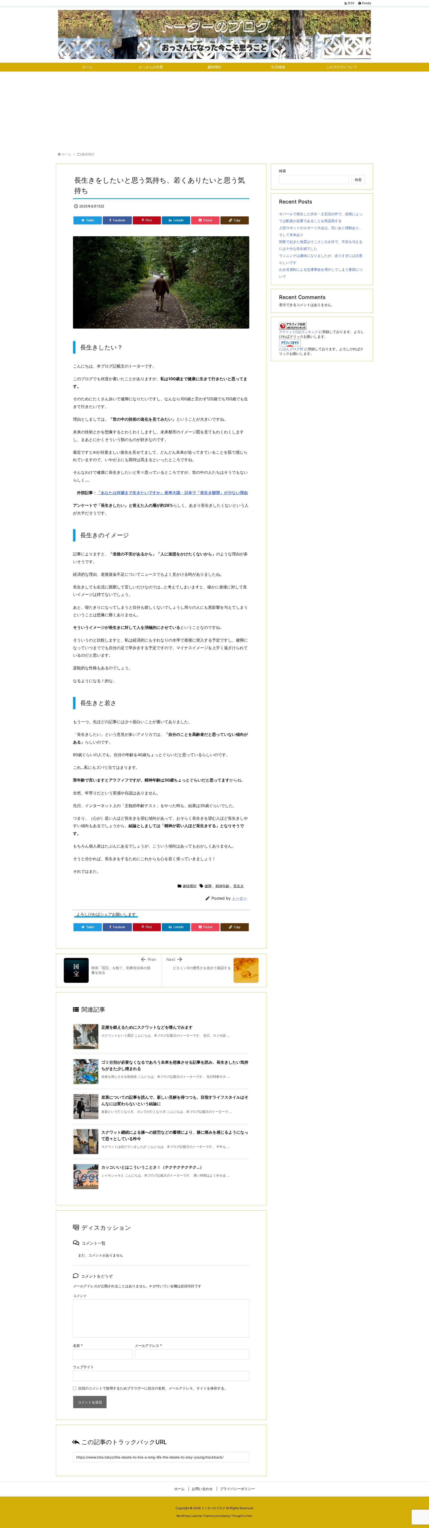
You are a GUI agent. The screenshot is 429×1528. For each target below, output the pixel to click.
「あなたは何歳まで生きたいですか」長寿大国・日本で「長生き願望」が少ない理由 (172, 492)
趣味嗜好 (87, 154)
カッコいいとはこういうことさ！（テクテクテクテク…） (152, 1167)
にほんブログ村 (291, 349)
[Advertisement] (214, 109)
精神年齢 (222, 886)
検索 (282, 171)
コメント (80, 1295)
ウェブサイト (83, 1367)
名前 (78, 1345)
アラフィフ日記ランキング (298, 332)
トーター (239, 898)
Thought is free (241, 1516)
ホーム (66, 154)
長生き (238, 886)
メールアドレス (148, 1345)
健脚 (208, 886)
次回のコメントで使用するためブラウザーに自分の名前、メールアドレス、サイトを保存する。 (153, 1388)
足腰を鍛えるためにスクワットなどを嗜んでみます (147, 1027)
